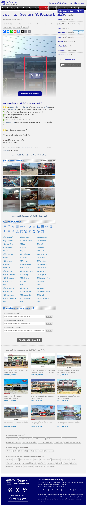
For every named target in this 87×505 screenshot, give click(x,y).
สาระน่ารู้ (67, 494)
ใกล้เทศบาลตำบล (27, 285)
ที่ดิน (75, 8)
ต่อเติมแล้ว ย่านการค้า (12, 439)
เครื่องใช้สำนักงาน (44, 254)
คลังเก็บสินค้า (42, 463)
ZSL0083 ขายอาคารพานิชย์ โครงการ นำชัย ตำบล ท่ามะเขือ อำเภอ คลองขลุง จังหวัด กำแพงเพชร (43, 371)
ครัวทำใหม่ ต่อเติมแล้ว (26, 439)
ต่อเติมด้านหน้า (7, 27)
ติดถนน (36, 460)
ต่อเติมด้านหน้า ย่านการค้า (54, 439)
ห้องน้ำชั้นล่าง (42, 261)
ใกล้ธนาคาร (8, 281)
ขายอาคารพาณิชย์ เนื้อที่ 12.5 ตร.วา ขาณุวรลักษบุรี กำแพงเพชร (13, 397)
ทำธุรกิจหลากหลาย (40, 466)
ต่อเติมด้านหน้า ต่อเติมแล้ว (13, 442)
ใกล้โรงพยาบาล (9, 288)
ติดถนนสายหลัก (28, 466)
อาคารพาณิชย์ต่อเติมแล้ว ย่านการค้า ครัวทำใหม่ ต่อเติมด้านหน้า (29, 216)
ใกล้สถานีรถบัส (26, 298)
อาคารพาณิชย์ (44, 8)
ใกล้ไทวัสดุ (25, 275)
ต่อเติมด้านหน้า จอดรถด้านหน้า (72, 442)
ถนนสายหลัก (17, 463)
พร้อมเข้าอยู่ (73, 463)
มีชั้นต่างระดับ (42, 258)
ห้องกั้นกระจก (9, 261)
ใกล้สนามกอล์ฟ (26, 295)
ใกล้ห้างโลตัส (25, 268)
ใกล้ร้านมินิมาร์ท (43, 271)
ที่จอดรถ (7, 264)
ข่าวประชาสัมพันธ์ (49, 494)
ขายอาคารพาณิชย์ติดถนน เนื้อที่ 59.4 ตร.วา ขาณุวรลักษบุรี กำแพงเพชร (41, 423)
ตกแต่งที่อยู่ (74, 494)
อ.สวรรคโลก (65, 37)
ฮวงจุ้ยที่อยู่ (80, 494)
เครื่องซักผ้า (8, 247)
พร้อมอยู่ (58, 463)
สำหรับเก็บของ (56, 460)
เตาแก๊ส (41, 244)
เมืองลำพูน (9, 451)
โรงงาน (66, 8)
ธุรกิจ (71, 8)
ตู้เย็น (23, 244)
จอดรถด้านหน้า (17, 27)
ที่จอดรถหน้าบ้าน (27, 264)
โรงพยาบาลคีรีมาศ (45, 460)
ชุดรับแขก (8, 251)
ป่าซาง (36, 451)
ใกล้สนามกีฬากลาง (10, 298)
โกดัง (60, 499)
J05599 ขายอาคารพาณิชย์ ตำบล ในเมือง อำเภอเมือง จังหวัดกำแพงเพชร (68, 397)
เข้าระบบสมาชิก (80, 3)
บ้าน (18, 8)
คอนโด (23, 8)
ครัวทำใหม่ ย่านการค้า (39, 439)
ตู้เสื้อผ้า (24, 247)
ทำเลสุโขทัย (40, 456)
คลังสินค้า (65, 499)
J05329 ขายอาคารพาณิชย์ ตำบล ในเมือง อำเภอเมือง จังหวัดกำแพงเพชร (16, 371)
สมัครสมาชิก (68, 3)
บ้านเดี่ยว (13, 8)
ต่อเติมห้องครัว (43, 237)
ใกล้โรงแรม (25, 281)
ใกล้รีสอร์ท (42, 281)
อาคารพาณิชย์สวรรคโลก (39, 24)
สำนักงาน (59, 8)
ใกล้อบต (41, 285)
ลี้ (25, 451)
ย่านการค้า (26, 107)
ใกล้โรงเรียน (25, 278)
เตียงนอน (41, 247)
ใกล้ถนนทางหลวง (44, 298)
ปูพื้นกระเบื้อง (9, 241)
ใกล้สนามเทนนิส (26, 292)
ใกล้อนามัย (25, 288)
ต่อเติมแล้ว (19, 466)
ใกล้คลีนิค (41, 288)
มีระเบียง (7, 258)
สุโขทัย (81, 11)
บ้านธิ (41, 451)
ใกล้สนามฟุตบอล (10, 295)
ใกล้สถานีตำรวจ (9, 285)
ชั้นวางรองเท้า (9, 254)
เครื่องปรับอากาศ (27, 241)
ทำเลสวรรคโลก (45, 161)
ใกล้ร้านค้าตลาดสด (10, 275)
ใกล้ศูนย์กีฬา (42, 295)
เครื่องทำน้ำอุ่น (43, 241)
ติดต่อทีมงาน (43, 490)
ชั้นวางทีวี (41, 251)
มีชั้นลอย (24, 258)
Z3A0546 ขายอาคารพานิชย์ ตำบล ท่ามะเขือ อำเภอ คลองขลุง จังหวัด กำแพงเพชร (68, 371)
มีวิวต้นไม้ (7, 268)
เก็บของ (16, 460)
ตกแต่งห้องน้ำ (9, 237)
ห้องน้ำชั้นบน (25, 261)
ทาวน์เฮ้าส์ (36, 8)
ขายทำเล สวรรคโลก (69, 41)
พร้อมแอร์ (25, 27)
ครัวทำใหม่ (73, 460)
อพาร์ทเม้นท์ (52, 8)
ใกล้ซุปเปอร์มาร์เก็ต (27, 271)
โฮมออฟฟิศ (73, 497)
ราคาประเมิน (26, 463)
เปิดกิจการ (9, 460)
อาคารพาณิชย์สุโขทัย (52, 24)
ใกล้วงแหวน (25, 302)
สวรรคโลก (38, 107)
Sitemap (78, 499)
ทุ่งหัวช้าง (30, 451)
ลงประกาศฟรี (67, 490)
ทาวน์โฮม (29, 8)
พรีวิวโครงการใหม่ (59, 494)
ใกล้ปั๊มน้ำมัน (8, 292)
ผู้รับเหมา (80, 8)
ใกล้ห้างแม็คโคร (9, 271)
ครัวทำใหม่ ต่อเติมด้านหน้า (70, 439)
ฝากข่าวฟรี (78, 490)
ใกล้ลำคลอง (42, 302)
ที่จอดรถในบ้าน (43, 264)
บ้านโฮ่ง (21, 451)
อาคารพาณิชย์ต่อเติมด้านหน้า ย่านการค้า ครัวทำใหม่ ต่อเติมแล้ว (29, 155)
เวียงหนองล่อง (49, 451)
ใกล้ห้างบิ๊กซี (42, 268)
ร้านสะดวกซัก (65, 460)
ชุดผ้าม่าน (24, 251)
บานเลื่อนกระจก (26, 254)
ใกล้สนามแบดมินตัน (44, 292)
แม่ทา (15, 451)
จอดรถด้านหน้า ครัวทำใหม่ (29, 442)
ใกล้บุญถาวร (42, 275)
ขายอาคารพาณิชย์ (26, 24)
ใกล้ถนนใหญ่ (8, 302)
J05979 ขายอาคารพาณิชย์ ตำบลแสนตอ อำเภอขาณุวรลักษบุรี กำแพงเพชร (68, 423)
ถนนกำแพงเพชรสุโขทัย (26, 460)
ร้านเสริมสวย (51, 463)
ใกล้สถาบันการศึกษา (44, 278)
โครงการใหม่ (5, 8)
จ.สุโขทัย (52, 161)
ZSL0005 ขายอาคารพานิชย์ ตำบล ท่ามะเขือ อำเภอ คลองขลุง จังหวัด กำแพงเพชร (16, 423)
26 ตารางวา (65, 28)
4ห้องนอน (9, 463)
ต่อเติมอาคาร (25, 237)
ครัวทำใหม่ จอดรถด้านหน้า (45, 442)
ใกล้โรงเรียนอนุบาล (10, 278)
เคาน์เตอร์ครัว (9, 244)
